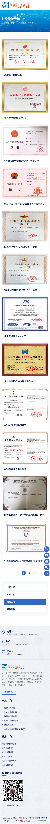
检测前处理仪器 (10, 716)
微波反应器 (8, 725)
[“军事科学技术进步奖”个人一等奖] (25, 269)
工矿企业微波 (7, 765)
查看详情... (9, 692)
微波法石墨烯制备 (9, 761)
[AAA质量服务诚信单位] (25, 448)
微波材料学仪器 (10, 712)
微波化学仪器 (9, 708)
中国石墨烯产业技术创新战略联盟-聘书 (23, 561)
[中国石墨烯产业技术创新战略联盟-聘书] (25, 539)
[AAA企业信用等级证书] (25, 404)
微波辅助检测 (7, 752)
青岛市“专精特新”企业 (15, 118)
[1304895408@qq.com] (47, 555)
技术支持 (41, 818)
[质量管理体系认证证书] (25, 314)
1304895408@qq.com (15, 654)
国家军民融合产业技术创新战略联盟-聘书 (24, 515)
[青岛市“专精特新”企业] (25, 97)
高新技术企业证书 (13, 75)
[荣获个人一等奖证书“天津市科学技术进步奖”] (25, 183)
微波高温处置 (7, 748)
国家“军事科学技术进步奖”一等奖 (20, 247)
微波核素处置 (7, 756)
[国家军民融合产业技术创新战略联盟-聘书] (25, 493)
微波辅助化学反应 (9, 744)
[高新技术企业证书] (25, 54)
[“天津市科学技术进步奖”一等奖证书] (25, 141)
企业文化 (11, 594)
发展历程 (11, 609)
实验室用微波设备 (11, 721)
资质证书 (31, 23)
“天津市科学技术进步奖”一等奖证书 (21, 161)
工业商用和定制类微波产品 (15, 729)
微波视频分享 (12, 805)
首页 (13, 23)
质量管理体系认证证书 (15, 336)
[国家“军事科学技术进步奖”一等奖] (25, 226)
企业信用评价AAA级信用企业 (18, 381)
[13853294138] (47, 549)
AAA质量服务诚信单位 (15, 469)
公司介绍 (11, 587)
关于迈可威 (21, 23)
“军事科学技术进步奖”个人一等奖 (20, 290)
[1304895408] (47, 561)
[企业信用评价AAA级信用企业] (25, 360)
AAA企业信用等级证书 (15, 425)
